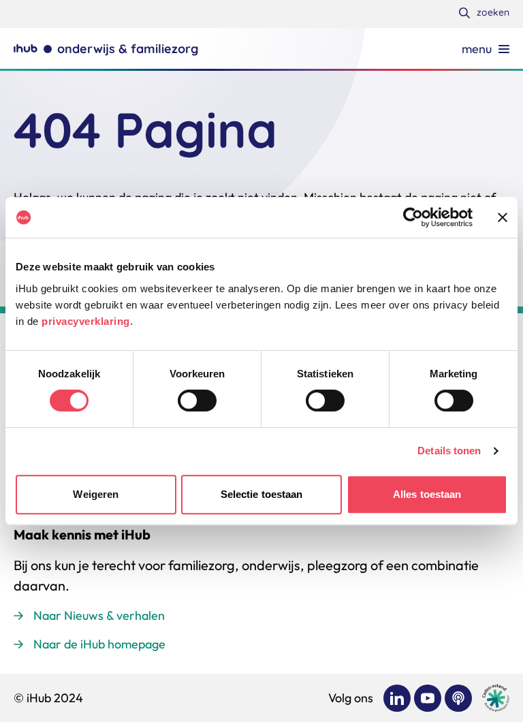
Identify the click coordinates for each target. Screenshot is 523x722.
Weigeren (95, 494)
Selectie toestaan (262, 494)
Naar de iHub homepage (99, 644)
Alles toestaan (427, 494)
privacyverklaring (86, 321)
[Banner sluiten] (502, 217)
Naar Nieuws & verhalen (99, 615)
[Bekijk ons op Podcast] (458, 698)
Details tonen (449, 450)
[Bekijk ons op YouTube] (427, 698)
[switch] (197, 400)
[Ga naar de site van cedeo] (495, 698)
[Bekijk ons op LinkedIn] (397, 698)
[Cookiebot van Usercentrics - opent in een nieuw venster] (413, 217)
